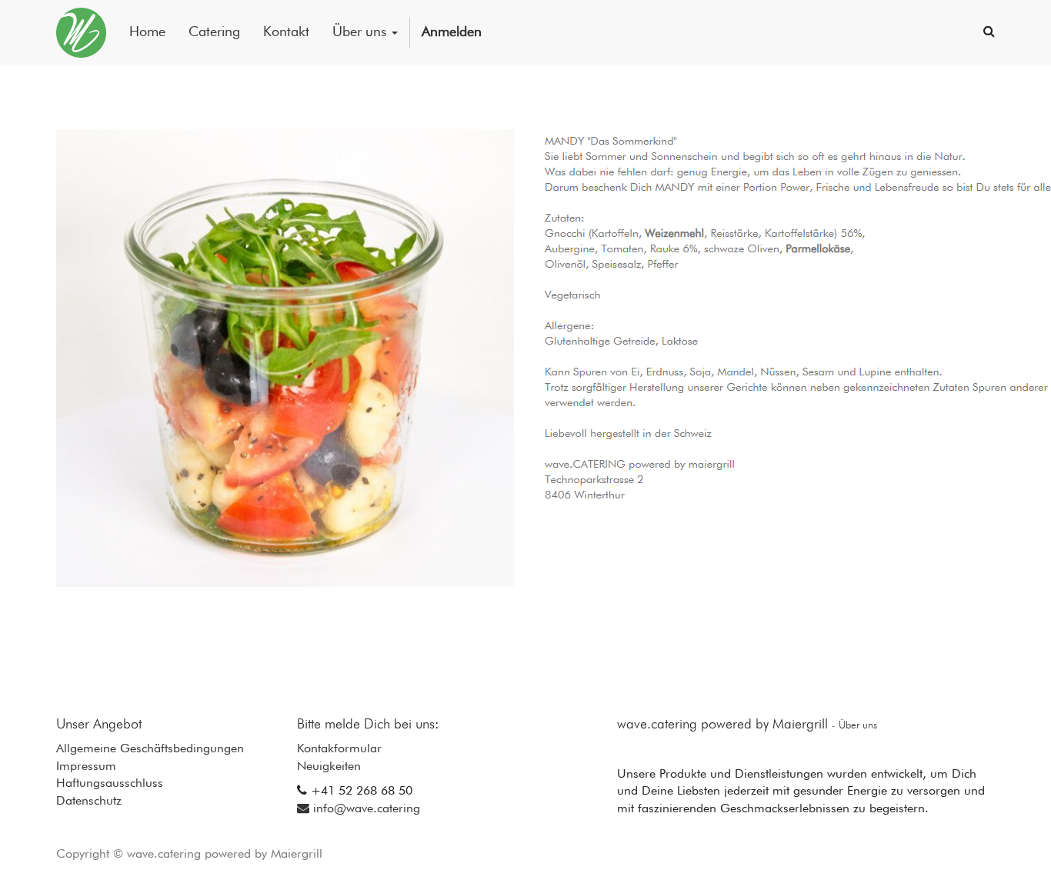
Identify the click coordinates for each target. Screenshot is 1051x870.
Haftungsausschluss (109, 784)
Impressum (86, 767)
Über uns (858, 725)
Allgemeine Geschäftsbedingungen (150, 749)
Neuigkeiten (329, 767)
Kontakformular (339, 749)
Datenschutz (89, 801)
